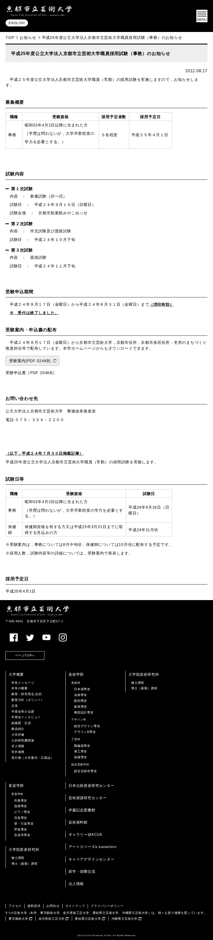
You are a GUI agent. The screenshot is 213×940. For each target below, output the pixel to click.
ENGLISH (17, 23)
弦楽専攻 (20, 817)
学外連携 (17, 752)
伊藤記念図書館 (82, 810)
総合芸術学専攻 (85, 771)
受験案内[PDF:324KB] (30, 361)
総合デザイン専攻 (87, 726)
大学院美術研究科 (143, 674)
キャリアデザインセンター (92, 859)
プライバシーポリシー (107, 905)
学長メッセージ (22, 682)
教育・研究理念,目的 (26, 694)
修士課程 (137, 682)
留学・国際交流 (82, 871)
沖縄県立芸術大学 (124, 918)
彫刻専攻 (80, 700)
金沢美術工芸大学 (52, 918)
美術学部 (76, 674)
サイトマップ (75, 905)
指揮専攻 (20, 806)
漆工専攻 (80, 751)
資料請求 (33, 905)
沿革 (14, 705)
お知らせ (28, 37)
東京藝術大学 (18, 918)
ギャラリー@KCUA (85, 834)
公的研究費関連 (22, 740)
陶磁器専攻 (82, 745)
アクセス (15, 905)
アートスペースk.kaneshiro (92, 847)
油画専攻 (80, 695)
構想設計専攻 (84, 712)
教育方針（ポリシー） (27, 700)
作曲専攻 (20, 800)
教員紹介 (17, 728)
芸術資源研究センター (88, 798)
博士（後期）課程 (144, 688)
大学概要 (16, 674)
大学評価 (17, 734)
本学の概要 (19, 688)
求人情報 (17, 746)
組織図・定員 (21, 723)
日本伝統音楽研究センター (92, 786)
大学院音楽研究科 (24, 849)
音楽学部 (16, 786)
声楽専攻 (20, 829)
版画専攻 (80, 706)
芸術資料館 (78, 822)
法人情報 (76, 884)
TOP (10, 37)
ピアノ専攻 (22, 812)
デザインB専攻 (85, 731)
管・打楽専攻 (24, 823)
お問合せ (52, 905)
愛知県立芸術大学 (88, 918)
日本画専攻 (82, 689)
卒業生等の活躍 (22, 711)
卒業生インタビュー (26, 717)
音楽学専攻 (22, 835)
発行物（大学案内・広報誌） (32, 757)
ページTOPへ (25, 655)
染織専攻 (80, 757)
